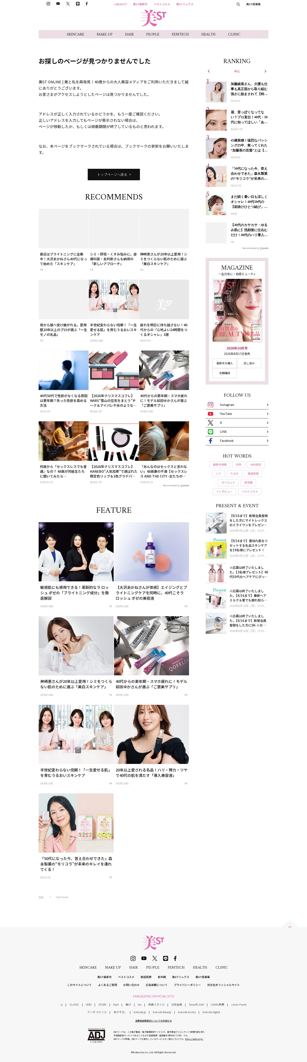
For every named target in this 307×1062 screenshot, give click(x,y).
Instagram (227, 405)
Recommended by (171, 485)
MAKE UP (105, 34)
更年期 (162, 977)
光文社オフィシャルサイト (223, 985)
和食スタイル (156, 1004)
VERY (89, 1004)
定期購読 (224, 373)
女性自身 (176, 1004)
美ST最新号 (140, 4)
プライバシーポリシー (187, 985)
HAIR (129, 34)
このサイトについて (79, 985)
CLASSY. (74, 1004)
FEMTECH (180, 34)
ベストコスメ (162, 4)
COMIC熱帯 (217, 1004)
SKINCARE (75, 34)
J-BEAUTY (120, 4)
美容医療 (146, 977)
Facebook (226, 440)
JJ (61, 1004)
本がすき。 (120, 1012)
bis (139, 1004)
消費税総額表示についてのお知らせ (153, 1020)
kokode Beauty (162, 1012)
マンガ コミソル (97, 1012)
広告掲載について (156, 985)
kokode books (187, 1012)
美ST (128, 1004)
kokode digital (211, 1012)
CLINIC (234, 34)
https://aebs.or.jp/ (194, 1038)
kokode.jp (140, 1012)
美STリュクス (184, 4)
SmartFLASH (196, 1004)
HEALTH (208, 34)
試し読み (249, 363)
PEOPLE (152, 34)
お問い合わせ (131, 985)
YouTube (226, 413)
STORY (103, 1004)
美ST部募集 (253, 4)
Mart (116, 1004)
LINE (223, 431)
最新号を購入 (225, 363)
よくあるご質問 (107, 985)
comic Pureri (239, 1004)
